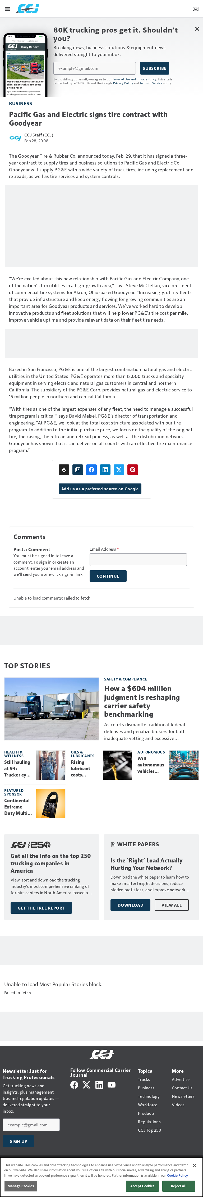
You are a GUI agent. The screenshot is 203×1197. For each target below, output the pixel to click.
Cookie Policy (177, 1175)
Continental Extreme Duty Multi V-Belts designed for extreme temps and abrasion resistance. (17, 807)
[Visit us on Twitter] (86, 1084)
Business (20, 103)
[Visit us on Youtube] (112, 1084)
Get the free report (41, 908)
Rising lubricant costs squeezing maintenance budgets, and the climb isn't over (85, 768)
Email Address (104, 549)
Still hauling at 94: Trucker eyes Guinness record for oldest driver (17, 768)
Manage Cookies (21, 1186)
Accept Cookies (142, 1186)
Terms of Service (151, 83)
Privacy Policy (123, 83)
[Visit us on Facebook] (74, 1084)
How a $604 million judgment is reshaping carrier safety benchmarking (142, 701)
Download (130, 905)
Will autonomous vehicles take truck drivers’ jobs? (150, 765)
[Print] (64, 469)
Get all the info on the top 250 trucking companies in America (51, 863)
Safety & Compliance (125, 679)
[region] (101, 1177)
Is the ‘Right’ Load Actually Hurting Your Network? (146, 864)
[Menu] (7, 8)
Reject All (178, 1186)
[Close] (194, 1165)
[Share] (91, 469)
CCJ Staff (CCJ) (38, 135)
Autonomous (151, 752)
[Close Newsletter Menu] (197, 28)
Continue (108, 576)
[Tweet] (119, 469)
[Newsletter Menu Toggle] (195, 8)
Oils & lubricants (82, 754)
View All (172, 905)
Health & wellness (14, 754)
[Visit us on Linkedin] (99, 1084)
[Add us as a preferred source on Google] (77, 469)
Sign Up (18, 1141)
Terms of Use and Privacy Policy (134, 79)
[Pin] (132, 469)
